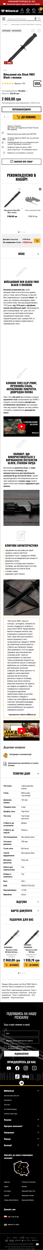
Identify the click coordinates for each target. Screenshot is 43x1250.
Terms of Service (25, 1249)
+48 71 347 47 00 (13, 1217)
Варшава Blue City (28, 1191)
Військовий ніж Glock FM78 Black (31, 951)
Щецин (24, 1186)
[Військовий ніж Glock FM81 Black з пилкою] (12, 197)
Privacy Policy (12, 1249)
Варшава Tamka (28, 1195)
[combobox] (24, 19)
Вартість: (6, 93)
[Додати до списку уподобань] (39, 31)
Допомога (8, 1100)
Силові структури (10, 1114)
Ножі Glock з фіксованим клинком (16, 990)
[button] (27, 91)
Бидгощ (7, 1182)
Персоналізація (8, 947)
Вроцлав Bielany (28, 1200)
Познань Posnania (28, 1182)
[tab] (21, 256)
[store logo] (9, 10)
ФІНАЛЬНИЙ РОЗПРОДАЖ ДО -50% (22, 1)
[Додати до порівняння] (33, 31)
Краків (6, 1195)
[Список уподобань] (27, 10)
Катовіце (7, 1191)
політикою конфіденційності (19, 1048)
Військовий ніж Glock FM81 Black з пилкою (12, 211)
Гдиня (6, 1186)
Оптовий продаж (10, 1109)
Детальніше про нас (11, 1096)
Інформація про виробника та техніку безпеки (23, 764)
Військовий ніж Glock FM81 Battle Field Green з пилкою (11, 951)
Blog (25, 1076)
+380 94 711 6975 (13, 1224)
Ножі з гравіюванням (22, 995)
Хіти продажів (27, 945)
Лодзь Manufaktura (11, 1200)
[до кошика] (37, 241)
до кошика (14, 965)
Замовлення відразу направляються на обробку (23, 4)
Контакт (7, 1105)
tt (13, 1076)
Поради (7, 1138)
